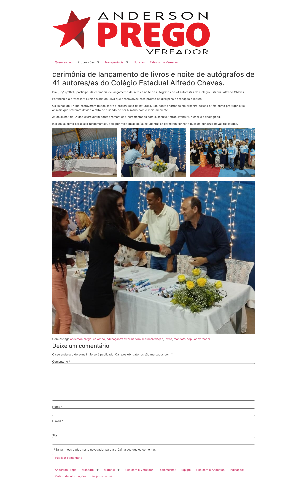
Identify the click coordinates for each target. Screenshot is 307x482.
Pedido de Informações (70, 476)
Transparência (114, 62)
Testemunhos (167, 470)
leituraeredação (152, 339)
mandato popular (185, 339)
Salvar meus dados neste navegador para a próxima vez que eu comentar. (105, 449)
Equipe (186, 470)
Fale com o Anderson (210, 470)
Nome (57, 406)
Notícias (139, 62)
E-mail (57, 421)
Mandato (88, 470)
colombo (99, 339)
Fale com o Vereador (164, 62)
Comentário (61, 361)
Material (109, 470)
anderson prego (80, 339)
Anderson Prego (66, 470)
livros (168, 339)
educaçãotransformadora (124, 339)
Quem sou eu (63, 62)
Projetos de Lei (101, 476)
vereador (204, 339)
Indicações (237, 470)
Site (54, 435)
